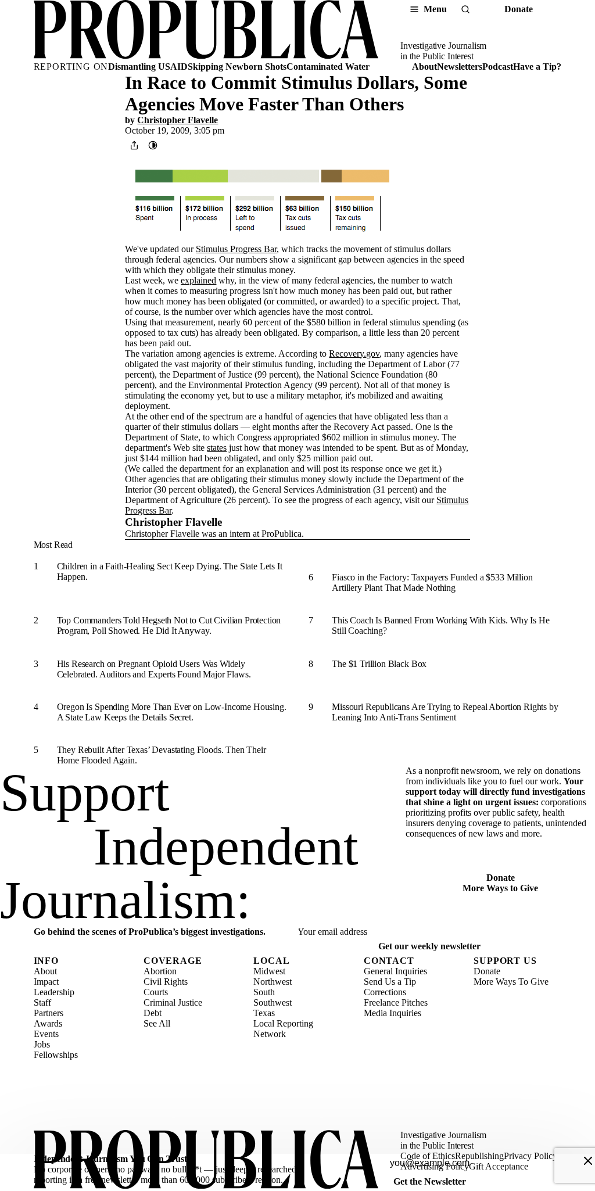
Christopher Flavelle (177, 120)
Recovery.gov (354, 353)
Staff (42, 1002)
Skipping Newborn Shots (237, 66)
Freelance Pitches (396, 1002)
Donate (518, 9)
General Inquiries (395, 971)
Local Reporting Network (283, 1028)
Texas (264, 1013)
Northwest (272, 981)
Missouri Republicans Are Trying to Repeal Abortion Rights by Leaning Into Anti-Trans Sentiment (445, 712)
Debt (153, 1013)
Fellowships (56, 1055)
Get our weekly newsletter (429, 946)
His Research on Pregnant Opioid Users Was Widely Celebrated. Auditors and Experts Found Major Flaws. (154, 669)
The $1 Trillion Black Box (379, 664)
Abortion (160, 971)
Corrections (385, 992)
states (217, 448)
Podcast (497, 66)
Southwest (272, 1002)
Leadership (54, 992)
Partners (48, 1013)
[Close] (588, 1161)
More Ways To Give (511, 981)
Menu (435, 9)
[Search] (465, 9)
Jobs (42, 1044)
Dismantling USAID (148, 66)
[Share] (134, 145)
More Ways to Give (500, 888)
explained (198, 280)
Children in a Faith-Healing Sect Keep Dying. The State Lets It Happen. (169, 571)
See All (157, 1023)
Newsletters (459, 66)
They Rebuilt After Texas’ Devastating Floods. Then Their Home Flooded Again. (161, 755)
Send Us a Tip (390, 981)
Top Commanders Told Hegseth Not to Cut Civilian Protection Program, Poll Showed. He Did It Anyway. (169, 625)
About (424, 66)
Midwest (269, 971)
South (264, 992)
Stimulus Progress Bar (236, 249)
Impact (46, 981)
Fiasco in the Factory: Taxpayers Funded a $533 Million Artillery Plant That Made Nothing (432, 582)
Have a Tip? (537, 66)
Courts (156, 992)
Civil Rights (166, 981)
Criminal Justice (173, 1002)
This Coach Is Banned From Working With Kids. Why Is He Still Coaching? (440, 625)
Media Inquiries (392, 1013)
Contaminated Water (328, 66)
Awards (48, 1023)
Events (46, 1034)
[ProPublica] (206, 31)
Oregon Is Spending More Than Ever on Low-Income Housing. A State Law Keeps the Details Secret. (171, 712)
